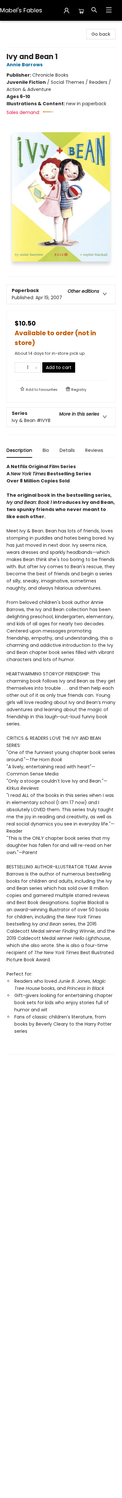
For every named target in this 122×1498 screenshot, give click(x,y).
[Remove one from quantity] (19, 367)
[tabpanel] (61, 759)
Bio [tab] (46, 450)
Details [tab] (67, 450)
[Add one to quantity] (36, 367)
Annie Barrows (25, 64)
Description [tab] (19, 450)
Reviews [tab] (94, 450)
